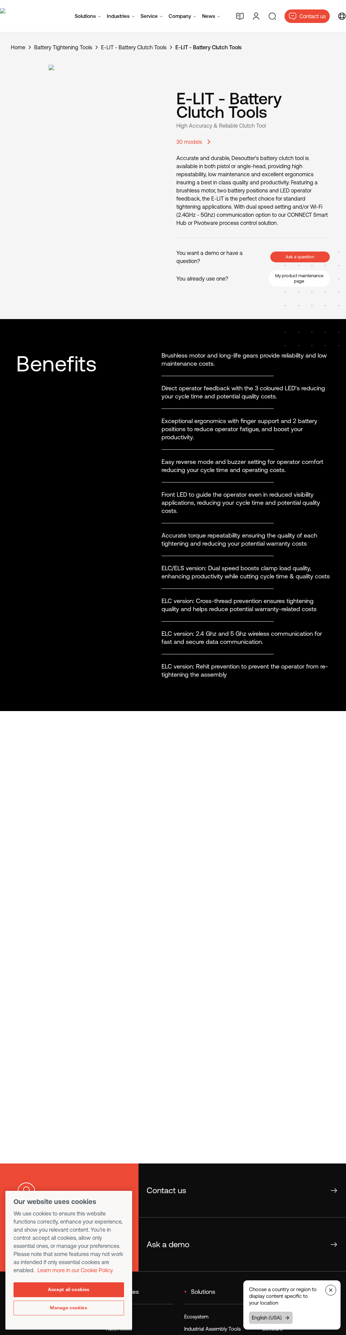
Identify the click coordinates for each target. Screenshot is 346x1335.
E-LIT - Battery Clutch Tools (134, 47)
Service (149, 16)
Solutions (85, 16)
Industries (118, 16)
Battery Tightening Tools (63, 47)
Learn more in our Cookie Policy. (76, 1270)
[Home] (29, 16)
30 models (189, 142)
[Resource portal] (240, 16)
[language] (342, 16)
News (208, 16)
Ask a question (300, 256)
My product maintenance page (299, 278)
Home (18, 47)
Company (180, 16)
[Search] (272, 16)
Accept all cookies (69, 1289)
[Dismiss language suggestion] (330, 1290)
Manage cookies (68, 1307)
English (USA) (267, 1317)
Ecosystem (196, 1316)
